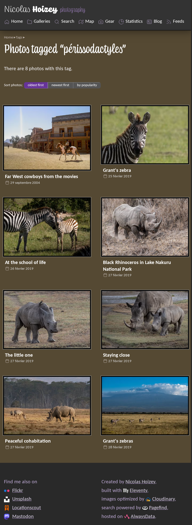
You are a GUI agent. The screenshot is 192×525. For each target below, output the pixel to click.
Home (8, 37)
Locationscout (26, 508)
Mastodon (23, 516)
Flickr (17, 490)
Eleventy (138, 490)
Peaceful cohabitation (28, 441)
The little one (19, 355)
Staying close (116, 355)
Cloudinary (163, 499)
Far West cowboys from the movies (41, 176)
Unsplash (22, 499)
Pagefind (158, 508)
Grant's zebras (118, 441)
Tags (19, 37)
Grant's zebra (117, 170)
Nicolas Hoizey (140, 482)
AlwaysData (143, 516)
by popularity (87, 85)
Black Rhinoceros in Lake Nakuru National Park (137, 266)
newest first (60, 85)
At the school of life (25, 262)
